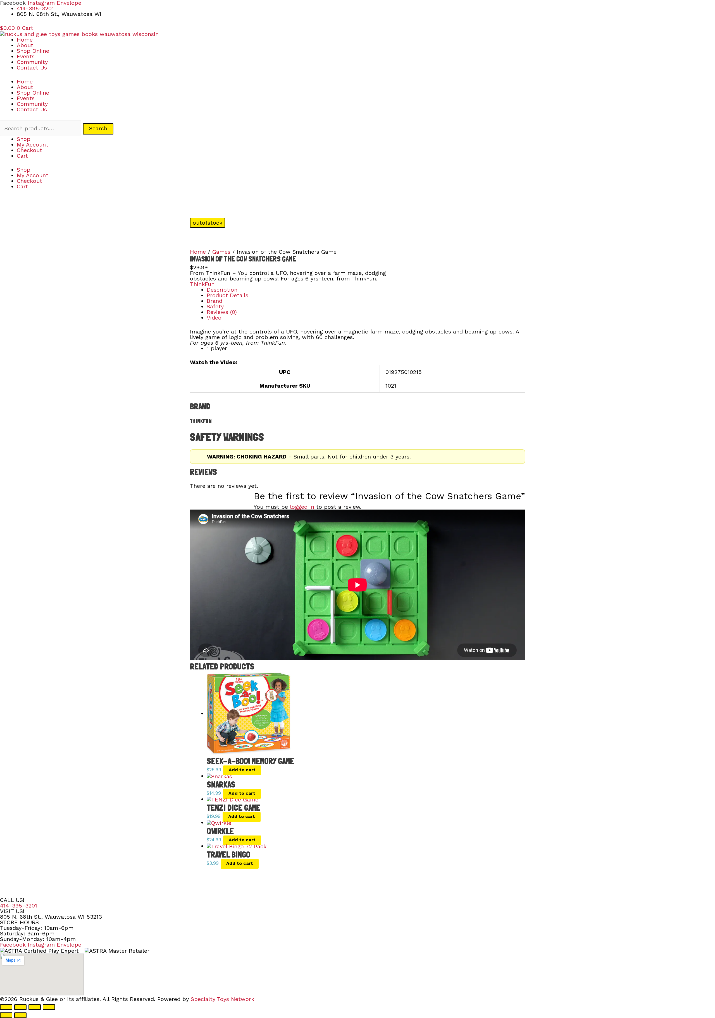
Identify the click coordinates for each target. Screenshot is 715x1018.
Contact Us (32, 67)
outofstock (207, 222)
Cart (22, 155)
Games (221, 251)
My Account (32, 144)
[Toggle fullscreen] (20, 1007)
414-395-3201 (18, 905)
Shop (23, 139)
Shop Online (33, 50)
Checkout (29, 150)
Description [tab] (222, 289)
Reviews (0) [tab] (222, 312)
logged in (302, 506)
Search (98, 128)
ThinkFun (202, 284)
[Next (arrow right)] (20, 1015)
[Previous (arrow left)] (6, 1015)
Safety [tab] (215, 306)
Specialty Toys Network (222, 999)
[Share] (34, 1007)
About (25, 45)
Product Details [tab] (227, 295)
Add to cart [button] (242, 769)
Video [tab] (214, 317)
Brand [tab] (214, 300)
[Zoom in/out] (6, 1007)
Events (26, 56)
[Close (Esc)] (49, 1007)
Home (25, 39)
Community (32, 62)
